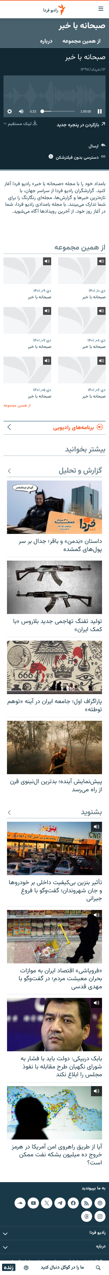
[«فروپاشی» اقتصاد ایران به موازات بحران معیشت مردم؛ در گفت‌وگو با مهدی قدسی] (54, 936)
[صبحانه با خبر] (82, 270)
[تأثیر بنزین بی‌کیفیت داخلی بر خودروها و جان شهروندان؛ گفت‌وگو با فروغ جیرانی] (54, 848)
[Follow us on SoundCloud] (20, 1203)
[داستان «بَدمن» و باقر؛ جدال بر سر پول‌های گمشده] (54, 507)
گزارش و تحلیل (80, 471)
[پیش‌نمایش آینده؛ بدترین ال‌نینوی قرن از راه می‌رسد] (54, 747)
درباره (46, 41)
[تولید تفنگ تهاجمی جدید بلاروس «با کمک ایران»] (54, 587)
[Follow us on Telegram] (59, 1203)
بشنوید (91, 812)
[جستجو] (98, 1267)
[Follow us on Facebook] (73, 1203)
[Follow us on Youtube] (33, 1203)
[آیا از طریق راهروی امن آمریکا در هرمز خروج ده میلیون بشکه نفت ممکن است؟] (54, 1112)
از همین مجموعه (81, 41)
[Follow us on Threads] (86, 1216)
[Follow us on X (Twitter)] (46, 1203)
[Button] (97, 147)
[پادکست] (26, 1267)
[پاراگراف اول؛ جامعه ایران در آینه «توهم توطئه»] (54, 667)
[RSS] (86, 1203)
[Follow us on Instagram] (100, 1216)
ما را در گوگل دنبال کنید (62, 1267)
